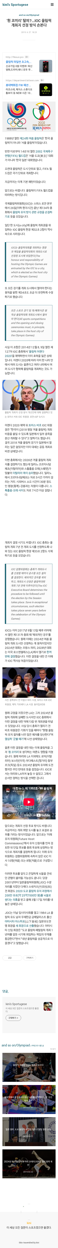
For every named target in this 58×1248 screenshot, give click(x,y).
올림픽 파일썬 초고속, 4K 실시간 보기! (17, 62)
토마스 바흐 (35, 425)
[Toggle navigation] (52, 4)
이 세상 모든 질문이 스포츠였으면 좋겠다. (22, 1010)
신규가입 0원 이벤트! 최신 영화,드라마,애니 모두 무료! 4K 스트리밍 (19, 67)
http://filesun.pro (15, 57)
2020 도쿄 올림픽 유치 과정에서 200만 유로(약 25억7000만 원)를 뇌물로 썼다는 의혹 (28, 895)
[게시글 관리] (19, 958)
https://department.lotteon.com (22, 80)
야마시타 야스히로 (15, 921)
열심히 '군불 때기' (14, 739)
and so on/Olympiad (29, 15)
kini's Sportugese (15, 4)
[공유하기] (15, 958)
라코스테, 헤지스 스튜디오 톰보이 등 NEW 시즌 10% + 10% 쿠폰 (19, 91)
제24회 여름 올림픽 (31, 138)
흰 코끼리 (13, 752)
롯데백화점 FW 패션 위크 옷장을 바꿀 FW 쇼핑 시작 (19, 85)
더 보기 (53, 1049)
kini (37, 1242)
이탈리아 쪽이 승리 (23, 473)
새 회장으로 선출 (25, 926)
